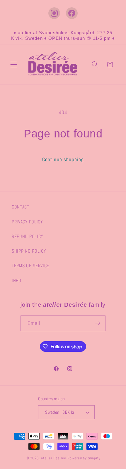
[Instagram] (54, 13)
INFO (16, 280)
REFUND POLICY (27, 236)
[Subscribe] (97, 323)
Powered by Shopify (84, 458)
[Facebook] (72, 13)
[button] (13, 64)
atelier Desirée (54, 458)
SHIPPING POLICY (29, 251)
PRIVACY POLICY (27, 222)
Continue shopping (63, 159)
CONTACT (20, 207)
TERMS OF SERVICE (30, 266)
